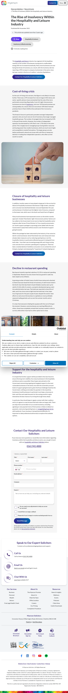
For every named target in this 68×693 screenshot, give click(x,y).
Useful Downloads (56, 606)
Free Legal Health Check (11, 603)
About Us (34, 595)
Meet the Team (34, 598)
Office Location (34, 600)
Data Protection (31, 663)
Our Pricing (34, 606)
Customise (33, 363)
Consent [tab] (11, 334)
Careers (34, 603)
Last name (44, 457)
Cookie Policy (41, 663)
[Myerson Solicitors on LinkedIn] (27, 656)
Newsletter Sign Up (28, 635)
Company (16, 482)
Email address (18, 474)
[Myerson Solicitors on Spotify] (46, 656)
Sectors (11, 600)
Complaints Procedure (34, 608)
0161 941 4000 (34, 446)
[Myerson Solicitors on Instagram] (33, 656)
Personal (11, 595)
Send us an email (19, 568)
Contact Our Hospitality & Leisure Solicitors (28, 77)
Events (56, 598)
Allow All (55, 363)
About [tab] (56, 334)
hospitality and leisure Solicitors (35, 442)
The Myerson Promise (34, 592)
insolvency (29, 104)
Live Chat (17, 580)
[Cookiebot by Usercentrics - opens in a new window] (58, 328)
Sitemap (47, 663)
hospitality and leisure (22, 61)
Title (15, 457)
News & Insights (56, 592)
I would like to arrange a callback (27, 511)
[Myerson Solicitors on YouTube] (40, 656)
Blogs (17, 39)
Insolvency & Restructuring (22, 44)
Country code (18, 468)
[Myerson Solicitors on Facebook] (22, 656)
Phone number (18, 465)
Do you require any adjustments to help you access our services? (33, 507)
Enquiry (16, 490)
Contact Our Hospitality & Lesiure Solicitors (28, 253)
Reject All (12, 363)
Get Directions (37, 622)
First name (31, 457)
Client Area (56, 603)
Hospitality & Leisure (31, 39)
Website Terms (22, 663)
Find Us (28, 622)
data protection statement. (28, 529)
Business (11, 592)
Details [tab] (34, 334)
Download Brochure (16, 634)
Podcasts (56, 600)
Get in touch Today (40, 635)
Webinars (56, 595)
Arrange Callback (52, 635)
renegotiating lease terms (45, 409)
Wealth (11, 598)
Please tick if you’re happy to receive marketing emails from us (35, 515)
